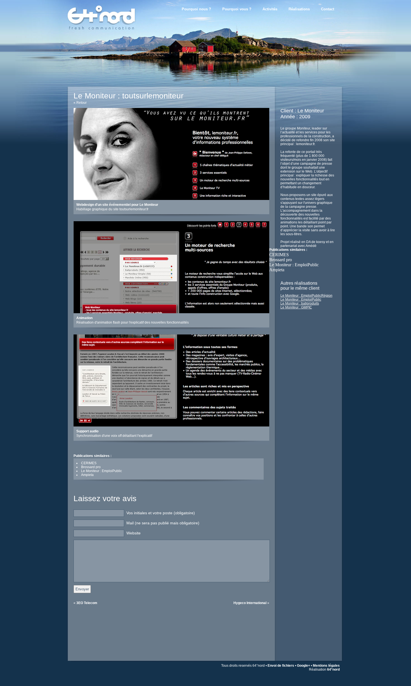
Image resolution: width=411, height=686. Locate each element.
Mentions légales (326, 666)
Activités (270, 9)
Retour (81, 103)
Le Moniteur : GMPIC (296, 307)
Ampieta (276, 269)
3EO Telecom (86, 603)
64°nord (333, 669)
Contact (327, 9)
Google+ (303, 666)
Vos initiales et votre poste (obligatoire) (160, 513)
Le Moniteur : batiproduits (299, 303)
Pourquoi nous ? (196, 9)
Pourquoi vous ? (236, 9)
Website (133, 533)
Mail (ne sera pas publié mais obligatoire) (162, 523)
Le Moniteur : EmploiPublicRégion (306, 296)
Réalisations (299, 9)
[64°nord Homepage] (110, 34)
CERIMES (279, 254)
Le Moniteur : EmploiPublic (294, 264)
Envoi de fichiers (281, 666)
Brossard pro (280, 259)
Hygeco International (249, 603)
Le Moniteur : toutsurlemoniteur (128, 95)
